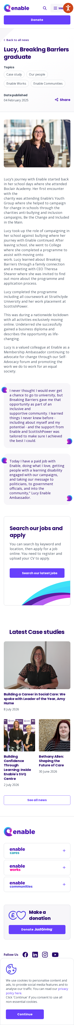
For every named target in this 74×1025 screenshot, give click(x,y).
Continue (24, 1014)
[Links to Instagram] (45, 954)
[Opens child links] (64, 850)
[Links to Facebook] (25, 954)
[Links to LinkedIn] (35, 954)
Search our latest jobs (39, 573)
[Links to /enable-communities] (21, 884)
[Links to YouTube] (55, 954)
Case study (14, 74)
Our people (37, 74)
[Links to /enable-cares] (21, 850)
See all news (37, 800)
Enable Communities (48, 83)
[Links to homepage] (37, 831)
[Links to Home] (16, 8)
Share (65, 99)
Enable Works (16, 83)
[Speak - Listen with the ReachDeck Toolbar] (68, 8)
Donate (37, 20)
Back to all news (17, 40)
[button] (45, 8)
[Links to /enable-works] (21, 867)
